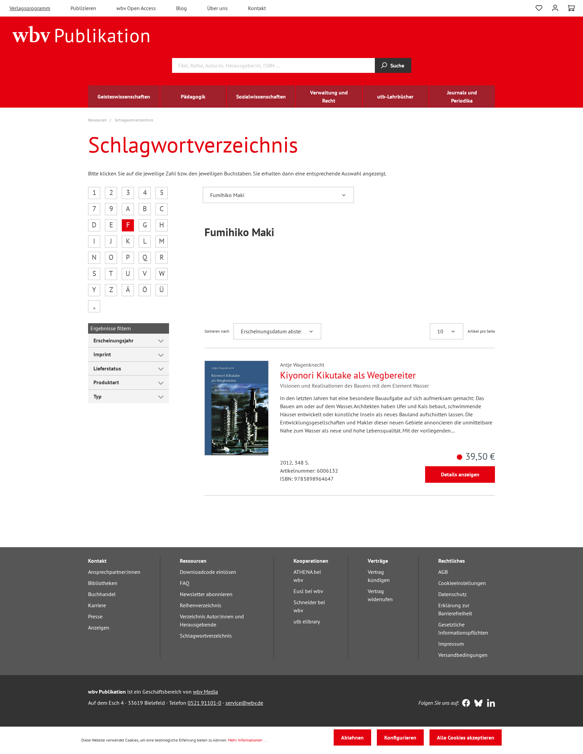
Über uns (217, 8)
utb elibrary (307, 621)
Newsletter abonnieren (206, 594)
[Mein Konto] (555, 7)
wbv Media (205, 691)
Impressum (451, 643)
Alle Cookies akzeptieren (465, 737)
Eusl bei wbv (308, 591)
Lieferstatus (107, 368)
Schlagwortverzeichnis (206, 635)
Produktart (106, 382)
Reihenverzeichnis (200, 605)
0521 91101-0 (204, 702)
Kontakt (257, 8)
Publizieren (83, 8)
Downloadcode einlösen (208, 571)
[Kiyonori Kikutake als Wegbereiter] (236, 408)
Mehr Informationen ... (247, 740)
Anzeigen (98, 627)
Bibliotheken (102, 583)
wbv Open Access (136, 8)
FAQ (184, 583)
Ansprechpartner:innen (114, 571)
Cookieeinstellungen (462, 583)
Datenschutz (452, 594)
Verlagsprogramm (29, 8)
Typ (97, 396)
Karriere (97, 605)
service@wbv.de (244, 702)
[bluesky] (476, 703)
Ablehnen (352, 737)
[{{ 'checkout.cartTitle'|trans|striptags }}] (571, 8)
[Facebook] (464, 703)
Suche (397, 65)
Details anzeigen (460, 474)
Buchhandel (102, 594)
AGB (443, 571)
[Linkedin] (489, 703)
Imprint (102, 354)
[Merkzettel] (539, 7)
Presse (95, 616)
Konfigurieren (400, 737)
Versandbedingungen (463, 654)
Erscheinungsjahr (113, 340)
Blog (181, 8)
